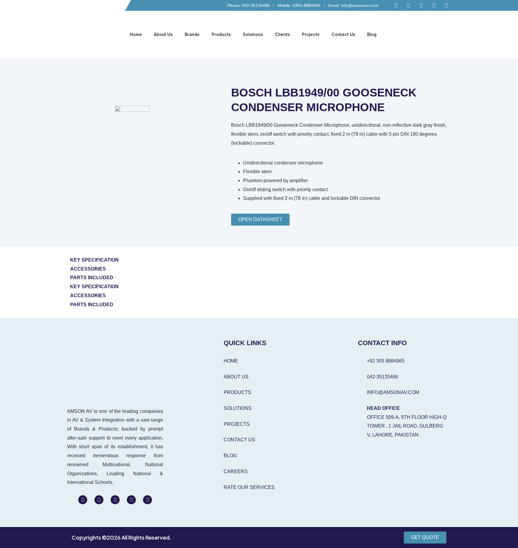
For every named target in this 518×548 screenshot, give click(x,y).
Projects (311, 34)
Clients (282, 34)
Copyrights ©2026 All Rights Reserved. (121, 537)
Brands (192, 34)
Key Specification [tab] (94, 259)
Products (221, 34)
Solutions (253, 34)
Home (136, 34)
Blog (372, 34)
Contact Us (343, 34)
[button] (446, 35)
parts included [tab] (91, 277)
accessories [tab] (88, 268)
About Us (163, 34)
